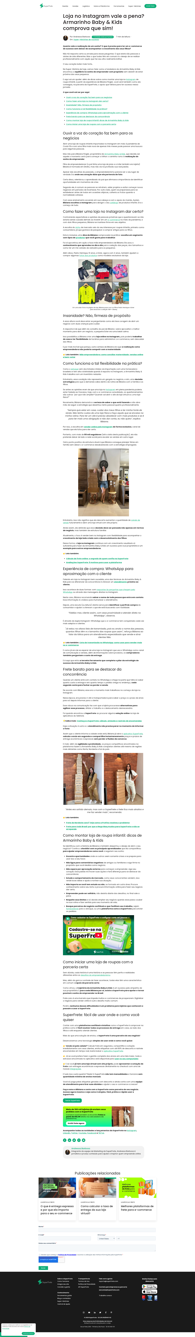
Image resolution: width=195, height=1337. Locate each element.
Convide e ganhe (63, 1287)
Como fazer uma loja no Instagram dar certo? (87, 101)
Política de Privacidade (86, 1284)
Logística (86, 6)
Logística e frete (47, 1202)
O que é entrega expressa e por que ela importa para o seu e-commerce (57, 1209)
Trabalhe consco (105, 1295)
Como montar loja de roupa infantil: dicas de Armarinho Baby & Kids (97, 120)
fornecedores (72, 908)
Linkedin (66, 1133)
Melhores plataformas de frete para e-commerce (137, 1208)
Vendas (75, 6)
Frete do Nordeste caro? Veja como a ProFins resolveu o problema (98, 822)
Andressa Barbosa (80, 1148)
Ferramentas (119, 6)
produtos (80, 237)
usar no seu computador (126, 1058)
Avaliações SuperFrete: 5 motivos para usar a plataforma (94, 562)
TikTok (101, 1133)
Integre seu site (63, 1284)
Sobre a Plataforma (101, 6)
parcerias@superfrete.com (109, 1290)
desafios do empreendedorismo (95, 975)
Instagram (131, 79)
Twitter (74, 1133)
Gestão (65, 6)
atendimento (120, 582)
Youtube (82, 1133)
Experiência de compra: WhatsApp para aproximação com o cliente (97, 112)
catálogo (114, 202)
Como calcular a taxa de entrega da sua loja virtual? (97, 1209)
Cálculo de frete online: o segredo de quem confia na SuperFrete (97, 558)
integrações (75, 1069)
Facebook (91, 1133)
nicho (77, 227)
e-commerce (114, 219)
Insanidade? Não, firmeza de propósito (84, 105)
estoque (74, 369)
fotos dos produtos (88, 255)
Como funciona (63, 1281)
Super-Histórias (134, 6)
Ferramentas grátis (64, 1295)
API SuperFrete (83, 1287)
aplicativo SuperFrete (133, 733)
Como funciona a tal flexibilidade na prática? (86, 109)
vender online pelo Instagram (98, 426)
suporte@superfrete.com (108, 1281)
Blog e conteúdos (64, 1298)
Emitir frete (150, 6)
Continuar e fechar (28, 1333)
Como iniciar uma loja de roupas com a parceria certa (91, 124)
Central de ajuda (63, 1304)
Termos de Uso (83, 1281)
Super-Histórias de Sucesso (86, 39)
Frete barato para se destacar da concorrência (88, 116)
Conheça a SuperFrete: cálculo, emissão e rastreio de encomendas (109, 721)
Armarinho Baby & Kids (115, 154)
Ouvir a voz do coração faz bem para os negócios (89, 97)
